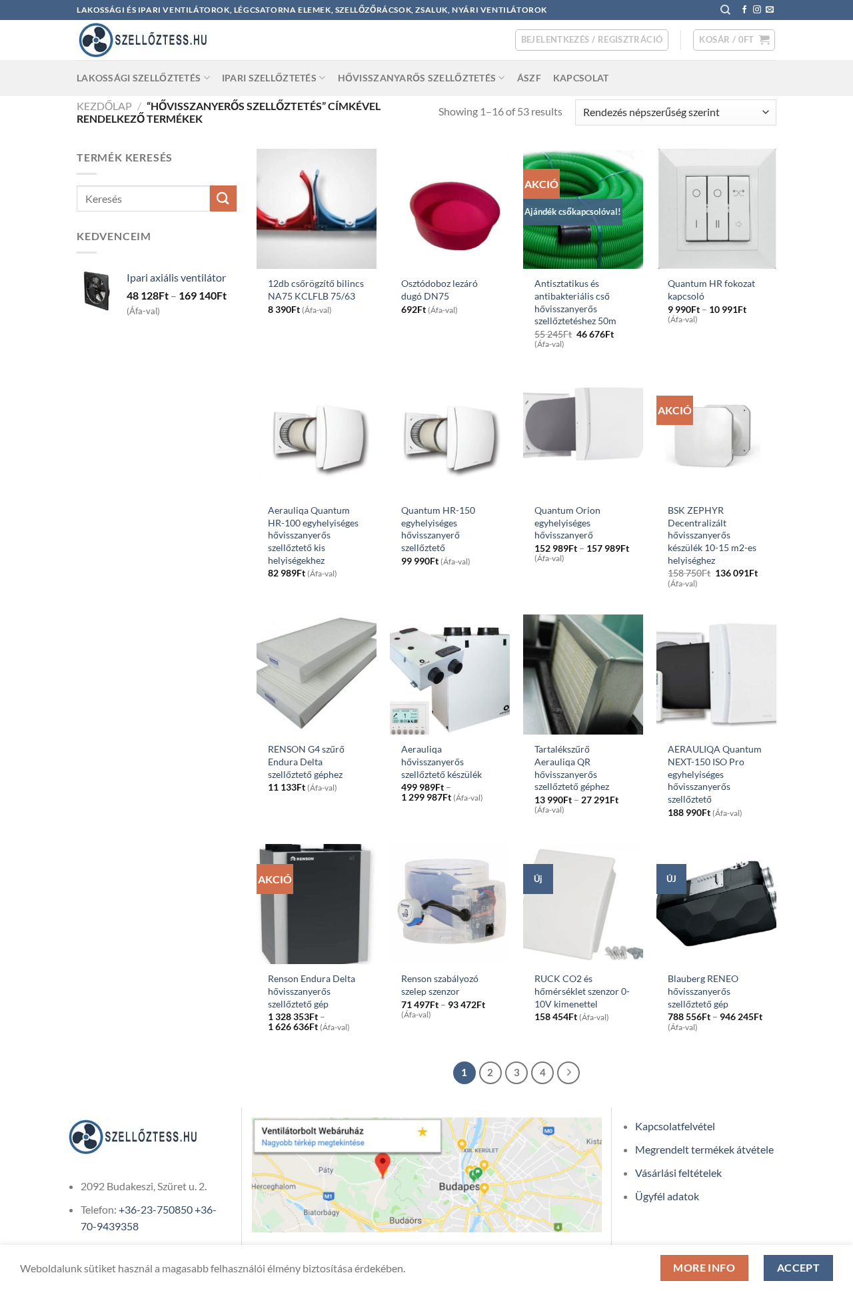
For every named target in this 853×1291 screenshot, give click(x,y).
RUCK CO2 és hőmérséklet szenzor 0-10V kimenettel (582, 991)
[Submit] (223, 198)
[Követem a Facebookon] (744, 10)
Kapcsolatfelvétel (675, 1126)
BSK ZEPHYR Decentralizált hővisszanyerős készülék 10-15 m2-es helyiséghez (712, 535)
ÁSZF (529, 77)
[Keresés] (725, 10)
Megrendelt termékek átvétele (704, 1149)
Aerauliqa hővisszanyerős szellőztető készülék (441, 761)
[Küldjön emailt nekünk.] (770, 10)
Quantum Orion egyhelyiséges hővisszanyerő (567, 522)
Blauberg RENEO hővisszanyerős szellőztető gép (703, 991)
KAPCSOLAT (581, 77)
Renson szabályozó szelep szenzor (439, 985)
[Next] (568, 1072)
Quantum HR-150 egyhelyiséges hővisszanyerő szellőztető (438, 528)
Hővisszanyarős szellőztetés (417, 77)
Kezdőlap (104, 105)
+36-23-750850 (156, 1209)
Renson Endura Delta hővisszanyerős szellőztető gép (311, 991)
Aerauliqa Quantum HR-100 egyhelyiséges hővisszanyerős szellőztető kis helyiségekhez (313, 535)
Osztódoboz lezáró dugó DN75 (439, 290)
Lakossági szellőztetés (139, 77)
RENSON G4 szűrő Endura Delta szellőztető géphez (306, 761)
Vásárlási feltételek (678, 1172)
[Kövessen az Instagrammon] (757, 10)
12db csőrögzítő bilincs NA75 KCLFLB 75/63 (316, 290)
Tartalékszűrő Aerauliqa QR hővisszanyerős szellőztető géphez (571, 767)
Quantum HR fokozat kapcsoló (711, 290)
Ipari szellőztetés (269, 77)
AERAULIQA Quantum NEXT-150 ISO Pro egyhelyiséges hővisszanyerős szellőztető (715, 774)
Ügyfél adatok (667, 1196)
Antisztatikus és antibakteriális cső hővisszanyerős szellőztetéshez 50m (575, 302)
